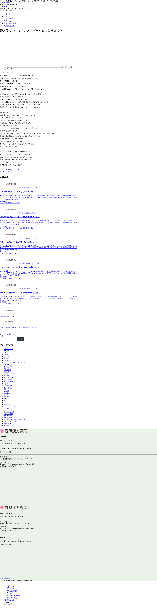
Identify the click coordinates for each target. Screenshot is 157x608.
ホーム (11, 586)
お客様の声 (13, 591)
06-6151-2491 (4, 6)
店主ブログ (13, 593)
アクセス (12, 588)
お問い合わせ (13, 598)
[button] (21, 604)
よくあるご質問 (14, 595)
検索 (1, 336)
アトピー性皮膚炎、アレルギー (10, 170)
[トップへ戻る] (0, 607)
